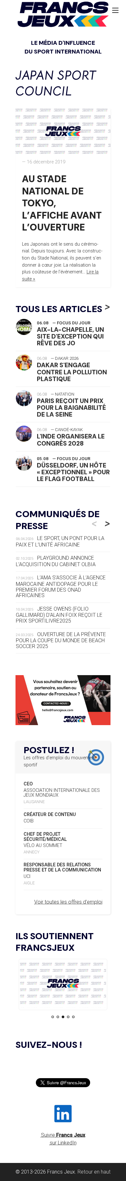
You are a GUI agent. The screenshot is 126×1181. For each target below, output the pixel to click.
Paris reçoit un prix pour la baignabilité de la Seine (71, 407)
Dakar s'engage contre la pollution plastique (72, 372)
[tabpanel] (63, 984)
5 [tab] (73, 1017)
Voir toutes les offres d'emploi (68, 902)
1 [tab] (52, 1017)
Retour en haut (94, 1172)
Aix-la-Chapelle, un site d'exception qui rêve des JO (70, 336)
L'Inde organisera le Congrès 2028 (71, 439)
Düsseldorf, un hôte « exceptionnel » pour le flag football (73, 472)
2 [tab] (58, 1017)
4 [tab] (68, 1017)
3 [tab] (63, 1017)
